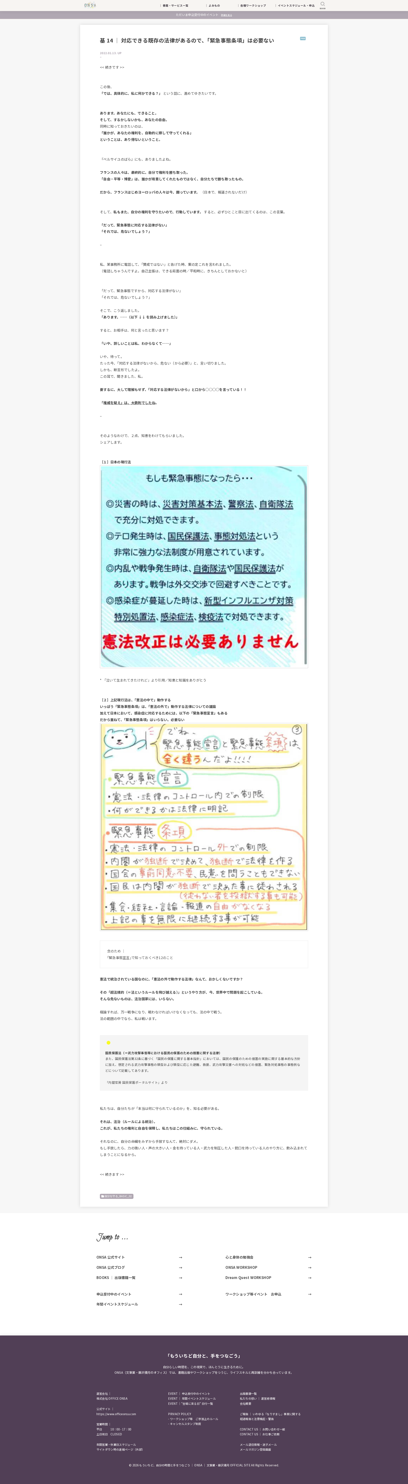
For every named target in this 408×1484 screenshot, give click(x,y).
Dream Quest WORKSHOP (248, 1277)
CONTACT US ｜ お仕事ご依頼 (259, 1434)
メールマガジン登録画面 (255, 1449)
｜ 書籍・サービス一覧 (176, 5)
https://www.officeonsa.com (116, 1414)
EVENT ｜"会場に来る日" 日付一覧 (190, 1404)
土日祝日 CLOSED (109, 1434)
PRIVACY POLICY (179, 1414)
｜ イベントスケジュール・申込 (294, 5)
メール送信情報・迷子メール (258, 1445)
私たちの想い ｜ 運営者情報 (257, 1398)
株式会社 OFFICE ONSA (112, 1398)
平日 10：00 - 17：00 (113, 1429)
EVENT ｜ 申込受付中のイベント (189, 1394)
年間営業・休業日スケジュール (116, 1445)
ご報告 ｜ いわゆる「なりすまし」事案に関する (270, 1414)
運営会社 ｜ (103, 1394)
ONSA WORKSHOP (241, 1267)
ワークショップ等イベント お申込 (253, 1294)
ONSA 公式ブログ (110, 1267)
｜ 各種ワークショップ (254, 5)
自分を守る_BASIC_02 (118, 1196)
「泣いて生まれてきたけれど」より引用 (134, 680)
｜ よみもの (218, 5)
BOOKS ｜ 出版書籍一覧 (116, 1277)
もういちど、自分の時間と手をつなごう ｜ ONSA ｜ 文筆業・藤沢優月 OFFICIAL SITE (194, 1465)
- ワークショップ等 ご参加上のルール (193, 1419)
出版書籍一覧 (248, 1394)
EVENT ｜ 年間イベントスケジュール (192, 1398)
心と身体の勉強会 (239, 1257)
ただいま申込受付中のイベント (204, 15)
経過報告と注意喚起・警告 (257, 1419)
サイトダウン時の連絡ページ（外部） (120, 1449)
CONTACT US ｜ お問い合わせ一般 (262, 1429)
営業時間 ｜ (103, 1424)
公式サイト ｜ (105, 1409)
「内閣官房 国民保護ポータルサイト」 (133, 1082)
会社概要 (245, 1404)
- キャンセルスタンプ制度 (184, 1424)
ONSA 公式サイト (110, 1257)
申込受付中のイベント (113, 1294)
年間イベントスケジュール (117, 1304)
